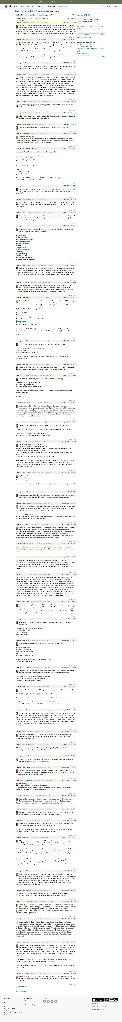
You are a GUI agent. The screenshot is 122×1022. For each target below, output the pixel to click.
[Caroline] (17, 671)
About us (7, 1001)
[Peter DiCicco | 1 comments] (17, 875)
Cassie (27, 574)
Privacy (6, 1007)
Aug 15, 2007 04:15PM (69, 640)
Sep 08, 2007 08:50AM (69, 901)
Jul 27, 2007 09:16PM (69, 39)
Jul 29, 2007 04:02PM (69, 212)
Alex (27, 524)
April (26, 113)
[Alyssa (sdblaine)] (17, 230)
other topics (93, 44)
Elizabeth (28, 731)
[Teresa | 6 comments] (17, 286)
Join (115, 6)
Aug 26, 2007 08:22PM (69, 744)
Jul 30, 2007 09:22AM (69, 265)
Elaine (26, 101)
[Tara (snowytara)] (17, 67)
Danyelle (28, 472)
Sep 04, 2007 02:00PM (69, 837)
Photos (90, 26)
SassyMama (29, 901)
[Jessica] (17, 407)
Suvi (27, 422)
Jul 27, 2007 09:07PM (69, 22)
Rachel (28, 973)
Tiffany (28, 492)
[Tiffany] (17, 496)
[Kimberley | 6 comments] (17, 894)
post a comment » (43, 18)
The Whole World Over (32, 770)
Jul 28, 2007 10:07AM (69, 101)
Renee (27, 133)
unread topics (80, 37)
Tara (26, 63)
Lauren (28, 186)
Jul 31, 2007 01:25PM (69, 402)
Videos (90, 28)
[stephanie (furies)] (17, 269)
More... (104, 56)
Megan (28, 619)
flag (75, 37)
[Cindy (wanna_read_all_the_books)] (17, 824)
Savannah (28, 124)
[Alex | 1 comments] (17, 528)
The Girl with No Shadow (83, 44)
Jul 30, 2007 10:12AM (69, 282)
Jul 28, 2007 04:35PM (69, 186)
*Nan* (27, 795)
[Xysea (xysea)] (17, 445)
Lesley (26, 74)
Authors (26, 1001)
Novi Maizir (29, 780)
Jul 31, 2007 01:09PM (69, 375)
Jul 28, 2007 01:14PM (69, 113)
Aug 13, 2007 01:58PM (69, 574)
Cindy (27, 820)
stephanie (28, 265)
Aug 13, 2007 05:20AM (69, 543)
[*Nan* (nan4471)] (17, 800)
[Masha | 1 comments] (17, 760)
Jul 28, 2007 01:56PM (69, 124)
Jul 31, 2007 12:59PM (69, 364)
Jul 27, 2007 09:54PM (69, 63)
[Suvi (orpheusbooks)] (17, 426)
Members (100, 28)
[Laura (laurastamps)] (17, 946)
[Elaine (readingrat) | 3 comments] (17, 106)
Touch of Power (81, 46)
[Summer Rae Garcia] (17, 548)
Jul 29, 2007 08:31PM (69, 226)
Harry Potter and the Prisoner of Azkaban (31, 348)
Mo (26, 22)
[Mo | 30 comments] (17, 26)
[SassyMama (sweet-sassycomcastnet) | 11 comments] (17, 906)
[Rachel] (17, 977)
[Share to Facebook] (85, 15)
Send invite (100, 26)
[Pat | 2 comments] (17, 44)
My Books (30, 6)
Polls (99, 31)
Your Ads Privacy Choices (11, 1013)
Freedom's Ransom (22, 249)
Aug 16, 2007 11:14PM (69, 686)
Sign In (108, 6)
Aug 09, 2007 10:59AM (69, 472)
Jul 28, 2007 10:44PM (69, 199)
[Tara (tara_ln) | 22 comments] (17, 842)
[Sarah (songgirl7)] (17, 691)
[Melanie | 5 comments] (17, 380)
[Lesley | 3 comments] (17, 78)
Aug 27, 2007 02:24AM (69, 780)
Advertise (26, 1003)
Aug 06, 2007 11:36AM (69, 441)
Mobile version (96, 1003)
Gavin (27, 640)
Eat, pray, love (21, 321)
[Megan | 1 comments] (17, 623)
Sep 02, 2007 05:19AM (69, 795)
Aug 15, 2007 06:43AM (69, 619)
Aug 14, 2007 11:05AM (69, 601)
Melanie (28, 375)
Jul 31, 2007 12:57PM (69, 341)
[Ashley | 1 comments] (17, 561)
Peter (27, 871)
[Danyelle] (17, 477)
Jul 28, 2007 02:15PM (69, 148)
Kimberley (29, 890)
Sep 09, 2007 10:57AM (69, 918)
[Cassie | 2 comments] (17, 578)
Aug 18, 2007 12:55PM (69, 731)
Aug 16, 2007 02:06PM (69, 667)
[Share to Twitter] (89, 15)
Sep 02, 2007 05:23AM (69, 809)
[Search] (103, 6)
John (27, 744)
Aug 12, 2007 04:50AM (69, 524)
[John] (17, 749)
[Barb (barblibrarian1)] (17, 302)
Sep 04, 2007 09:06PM (69, 871)
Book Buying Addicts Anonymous (31, 11)
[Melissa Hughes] (17, 923)
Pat (26, 39)
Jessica (28, 402)
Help (5, 1015)
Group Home (80, 26)
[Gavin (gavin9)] (17, 644)
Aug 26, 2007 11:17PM (69, 767)
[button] (40, 6)
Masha (28, 756)
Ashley (28, 557)
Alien (27, 199)
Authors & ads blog (29, 1005)
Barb (27, 297)
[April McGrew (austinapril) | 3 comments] (17, 117)
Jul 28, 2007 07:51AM (69, 74)
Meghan (28, 503)
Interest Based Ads (9, 1009)
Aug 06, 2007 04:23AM (69, 422)
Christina (28, 212)
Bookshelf (79, 28)
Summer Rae (29, 543)
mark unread (88, 37)
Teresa (27, 282)
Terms (6, 1005)
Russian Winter (81, 53)
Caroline (28, 667)
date (68, 18)
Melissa (28, 918)
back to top (19, 987)
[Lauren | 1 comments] (17, 190)
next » (25, 20)
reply (70, 37)
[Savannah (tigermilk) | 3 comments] (17, 128)
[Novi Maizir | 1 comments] (17, 784)
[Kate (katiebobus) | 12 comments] (17, 345)
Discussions (80, 31)
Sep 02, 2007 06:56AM (69, 820)
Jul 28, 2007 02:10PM (69, 133)
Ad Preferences (8, 1011)
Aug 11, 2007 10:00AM (69, 492)
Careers (6, 1003)
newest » (73, 18)
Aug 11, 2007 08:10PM (69, 503)
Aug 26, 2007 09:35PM (69, 756)
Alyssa (27, 226)
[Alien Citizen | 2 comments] (17, 203)
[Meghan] (17, 507)
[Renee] (17, 137)
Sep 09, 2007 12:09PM (69, 942)
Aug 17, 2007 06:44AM (69, 710)
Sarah (27, 686)
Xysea (28, 441)
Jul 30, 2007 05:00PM (69, 297)
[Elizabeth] (17, 735)
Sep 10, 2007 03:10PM (69, 973)
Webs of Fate (80, 55)
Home (22, 6)
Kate (27, 341)
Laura (27, 942)
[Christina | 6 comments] (17, 217)
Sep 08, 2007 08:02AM (69, 890)
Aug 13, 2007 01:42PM (69, 557)
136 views (73, 14)
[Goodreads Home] (11, 6)
